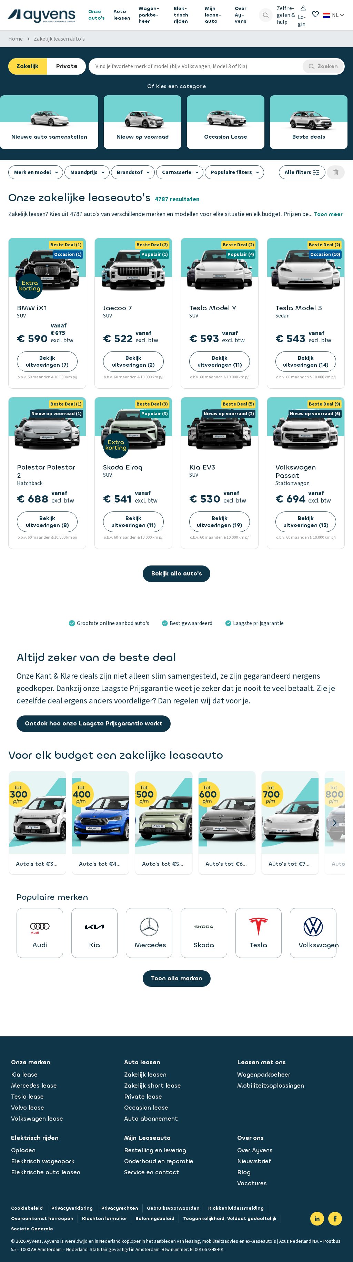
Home (15, 38)
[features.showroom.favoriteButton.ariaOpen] (315, 14)
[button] (334, 822)
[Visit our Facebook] (335, 1219)
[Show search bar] (266, 15)
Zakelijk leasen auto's (59, 38)
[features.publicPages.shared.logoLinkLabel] (41, 15)
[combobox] (196, 66)
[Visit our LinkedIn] (317, 1219)
